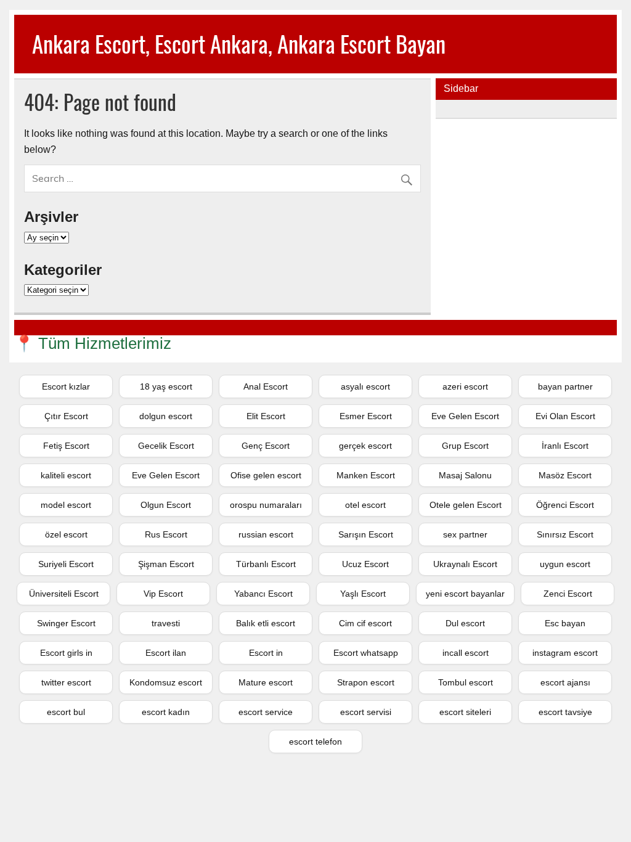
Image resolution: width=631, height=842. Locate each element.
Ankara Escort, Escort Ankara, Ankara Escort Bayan (239, 43)
